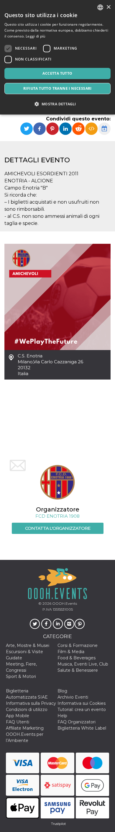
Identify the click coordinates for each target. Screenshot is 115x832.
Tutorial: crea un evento (82, 709)
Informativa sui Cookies (82, 703)
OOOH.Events (64, 603)
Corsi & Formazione (78, 645)
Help (62, 715)
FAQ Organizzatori (77, 722)
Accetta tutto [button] (57, 73)
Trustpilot (58, 824)
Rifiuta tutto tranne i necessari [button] (57, 88)
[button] (57, 104)
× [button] (108, 7)
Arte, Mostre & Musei (27, 645)
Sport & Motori (21, 676)
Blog (62, 691)
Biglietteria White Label (82, 728)
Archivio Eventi (73, 697)
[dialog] (57, 57)
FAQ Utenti (17, 722)
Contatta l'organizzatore (57, 528)
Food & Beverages (77, 658)
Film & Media (71, 651)
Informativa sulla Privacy (31, 703)
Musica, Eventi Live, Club (83, 664)
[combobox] (100, 7)
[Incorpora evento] (91, 128)
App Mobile (17, 715)
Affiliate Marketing (25, 728)
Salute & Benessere (78, 670)
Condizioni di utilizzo (26, 709)
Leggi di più (35, 36)
